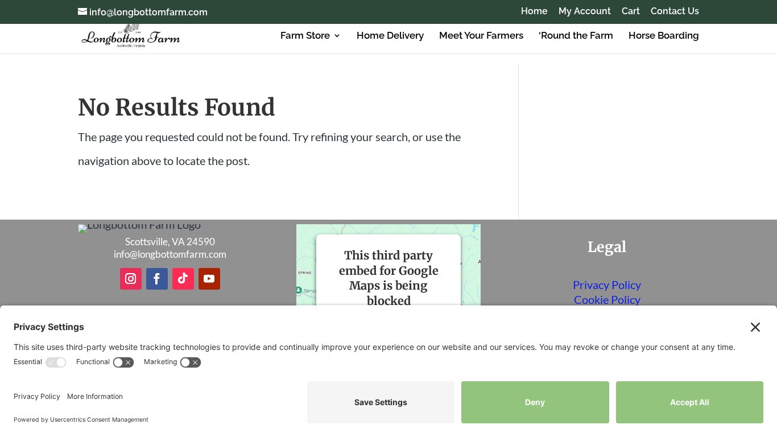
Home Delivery (390, 36)
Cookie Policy (607, 299)
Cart (631, 12)
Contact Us (675, 12)
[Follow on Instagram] (131, 279)
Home (534, 12)
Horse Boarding (664, 36)
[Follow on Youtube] (209, 279)
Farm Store (305, 36)
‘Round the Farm (576, 36)
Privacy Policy (607, 284)
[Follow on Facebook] (157, 279)
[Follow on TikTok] (183, 279)
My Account (585, 12)
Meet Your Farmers (481, 36)
